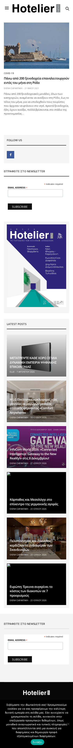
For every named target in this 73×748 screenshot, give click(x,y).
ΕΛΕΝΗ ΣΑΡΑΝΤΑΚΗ (13, 88)
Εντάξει (37, 742)
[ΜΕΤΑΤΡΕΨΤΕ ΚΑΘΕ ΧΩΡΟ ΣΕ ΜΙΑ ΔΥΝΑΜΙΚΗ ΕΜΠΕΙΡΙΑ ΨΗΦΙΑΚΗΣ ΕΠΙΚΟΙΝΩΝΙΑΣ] (36, 356)
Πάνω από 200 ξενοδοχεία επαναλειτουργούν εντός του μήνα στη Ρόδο (36, 80)
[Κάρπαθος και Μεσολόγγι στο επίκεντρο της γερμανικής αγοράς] (36, 493)
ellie (12, 371)
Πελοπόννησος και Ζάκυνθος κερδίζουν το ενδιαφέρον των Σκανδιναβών (31, 545)
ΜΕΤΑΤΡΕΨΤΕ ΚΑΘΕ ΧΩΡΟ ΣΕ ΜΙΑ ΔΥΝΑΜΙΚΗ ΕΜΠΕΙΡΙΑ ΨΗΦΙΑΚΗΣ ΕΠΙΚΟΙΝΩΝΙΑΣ (33, 362)
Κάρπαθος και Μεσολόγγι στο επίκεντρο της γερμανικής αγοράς (34, 501)
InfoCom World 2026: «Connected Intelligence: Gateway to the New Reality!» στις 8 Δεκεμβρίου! (33, 453)
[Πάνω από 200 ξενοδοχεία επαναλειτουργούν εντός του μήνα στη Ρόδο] (36, 46)
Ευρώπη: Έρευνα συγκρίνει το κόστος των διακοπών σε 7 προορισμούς (31, 591)
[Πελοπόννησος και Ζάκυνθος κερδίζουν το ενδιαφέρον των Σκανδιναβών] (36, 538)
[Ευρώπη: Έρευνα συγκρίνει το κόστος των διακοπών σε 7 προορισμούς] (36, 584)
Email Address (17, 187)
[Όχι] (68, 724)
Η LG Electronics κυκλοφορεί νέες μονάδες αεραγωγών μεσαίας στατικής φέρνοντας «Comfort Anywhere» (33, 406)
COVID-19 (9, 73)
